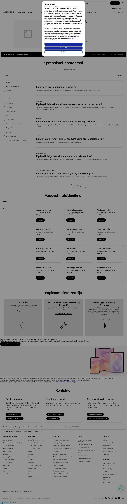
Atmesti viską (63, 48)
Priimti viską (63, 44)
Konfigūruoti (63, 52)
